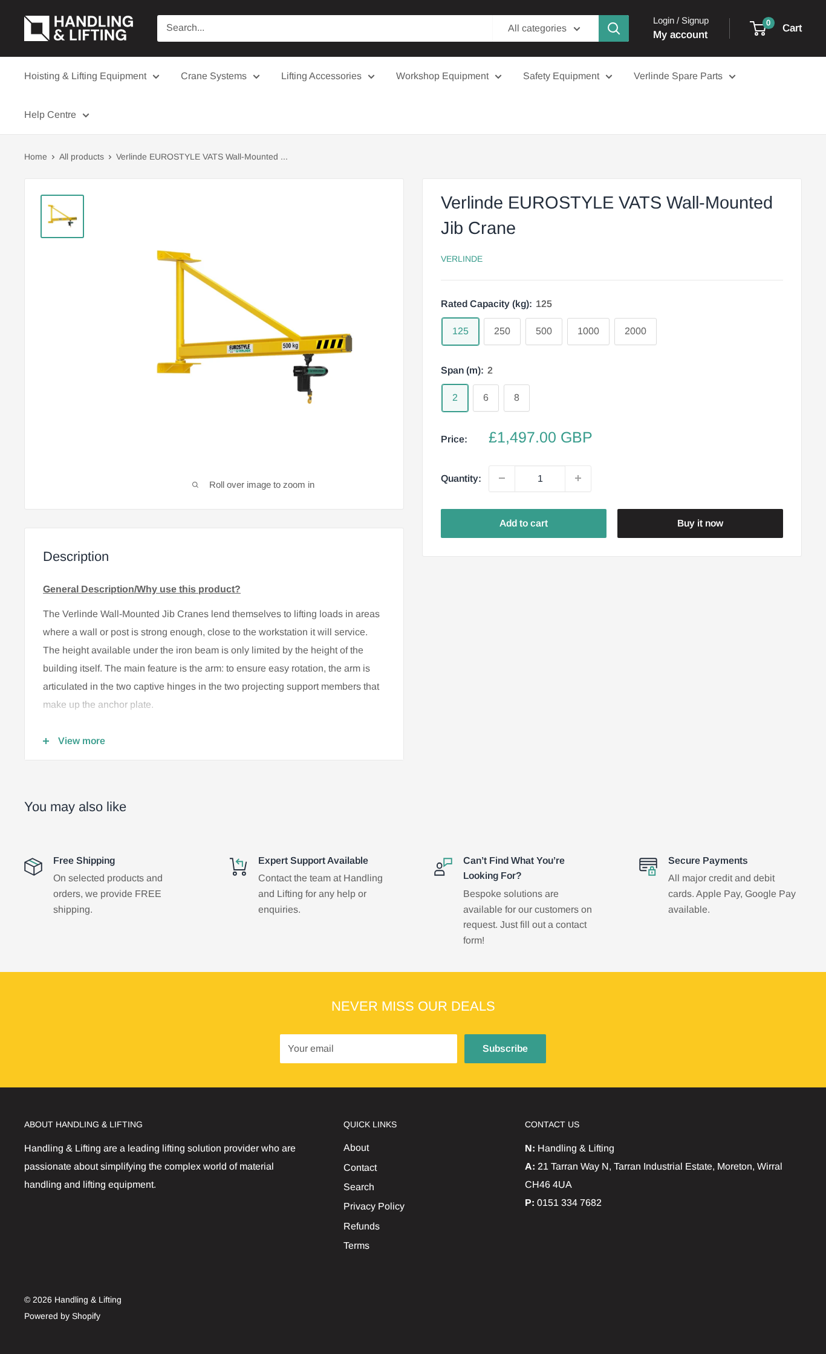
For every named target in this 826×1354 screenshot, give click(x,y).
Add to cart (523, 522)
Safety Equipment (561, 76)
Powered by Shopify (62, 1316)
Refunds (361, 1226)
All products (81, 156)
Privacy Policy (374, 1206)
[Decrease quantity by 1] (502, 478)
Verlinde (462, 259)
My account (680, 34)
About (356, 1147)
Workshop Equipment (442, 76)
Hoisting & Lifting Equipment (85, 76)
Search (358, 1187)
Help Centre (50, 114)
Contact (360, 1167)
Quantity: (461, 478)
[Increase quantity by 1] (578, 478)
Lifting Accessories (321, 76)
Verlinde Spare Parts (678, 76)
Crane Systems (214, 76)
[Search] (614, 28)
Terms (356, 1245)
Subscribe (505, 1048)
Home (35, 156)
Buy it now (700, 522)
